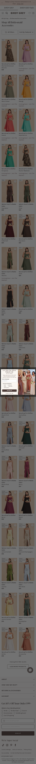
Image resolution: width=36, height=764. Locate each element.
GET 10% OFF (9, 390)
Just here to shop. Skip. (9, 393)
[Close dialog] (34, 370)
